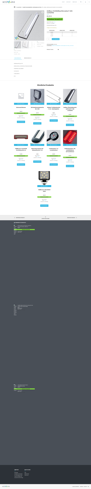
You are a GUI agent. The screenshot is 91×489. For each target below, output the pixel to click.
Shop (63, 2)
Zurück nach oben (45, 218)
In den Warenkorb (56, 39)
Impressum (27, 475)
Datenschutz (27, 473)
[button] (42, 12)
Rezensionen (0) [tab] (27, 58)
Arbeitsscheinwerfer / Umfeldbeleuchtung (32, 7)
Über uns (75, 2)
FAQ (88, 486)
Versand (22, 116)
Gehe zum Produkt (21, 121)
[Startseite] (9, 2)
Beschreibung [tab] (17, 58)
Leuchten (19, 7)
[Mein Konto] (85, 2)
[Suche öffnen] (89, 2)
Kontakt (68, 2)
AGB (25, 472)
